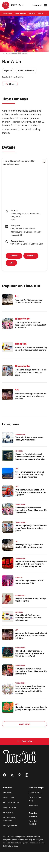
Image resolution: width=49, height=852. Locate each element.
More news (24, 725)
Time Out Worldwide (33, 823)
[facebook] (4, 775)
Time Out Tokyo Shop (35, 799)
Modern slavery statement (9, 819)
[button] (44, 161)
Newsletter (33, 806)
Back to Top (27, 742)
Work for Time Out (11, 803)
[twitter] (12, 775)
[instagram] (26, 775)
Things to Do (7, 13)
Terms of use (8, 798)
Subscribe (37, 6)
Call (11, 263)
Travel (40, 13)
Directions (14, 256)
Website (30, 256)
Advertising (8, 813)
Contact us (7, 793)
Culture (32, 13)
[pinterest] (19, 775)
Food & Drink (20, 13)
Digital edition (35, 793)
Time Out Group (10, 808)
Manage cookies (10, 826)
